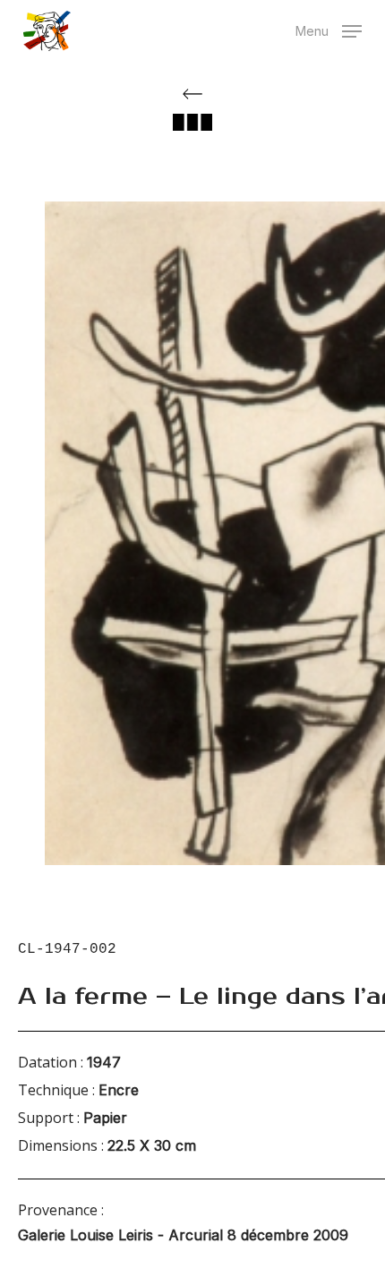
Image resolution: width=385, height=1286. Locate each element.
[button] (328, 29)
